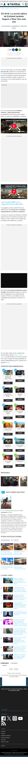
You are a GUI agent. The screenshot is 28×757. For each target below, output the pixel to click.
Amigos (5, 665)
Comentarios (5, 663)
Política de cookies (5, 741)
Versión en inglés (14, 750)
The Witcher (20, 1)
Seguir (3, 492)
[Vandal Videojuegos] (14, 4)
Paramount (25, 1)
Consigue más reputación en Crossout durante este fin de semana (7, 567)
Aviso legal (3, 739)
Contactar (3, 733)
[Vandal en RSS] (3, 723)
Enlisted (3, 70)
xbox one (16, 540)
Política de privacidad (5, 737)
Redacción (3, 731)
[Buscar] (23, 4)
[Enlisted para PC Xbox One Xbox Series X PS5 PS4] (6, 501)
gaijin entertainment (5, 540)
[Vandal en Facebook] (3, 718)
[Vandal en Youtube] (20, 718)
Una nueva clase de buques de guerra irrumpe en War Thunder (20, 567)
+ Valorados (13, 663)
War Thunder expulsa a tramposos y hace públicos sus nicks (19, 553)
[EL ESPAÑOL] (26, 4)
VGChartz (3, 745)
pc (12, 540)
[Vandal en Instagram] (14, 718)
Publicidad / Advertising (6, 735)
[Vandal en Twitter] (9, 718)
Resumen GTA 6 (5, 1)
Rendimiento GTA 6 (13, 1)
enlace (8, 362)
